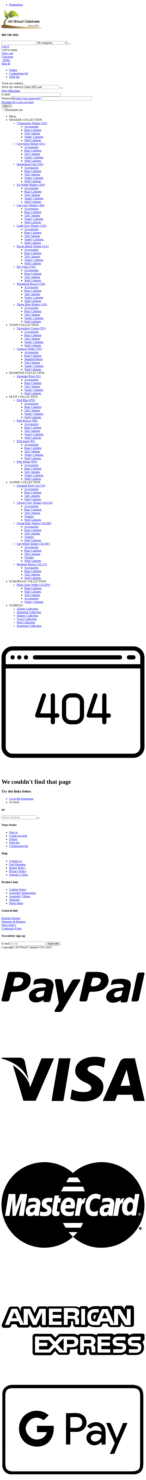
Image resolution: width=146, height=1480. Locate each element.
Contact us (15, 861)
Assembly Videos (19, 896)
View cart (7, 53)
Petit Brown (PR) (27, 420)
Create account (18, 835)
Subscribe (53, 943)
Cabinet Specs (17, 889)
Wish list (14, 76)
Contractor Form (11, 928)
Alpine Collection (27, 608)
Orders (13, 70)
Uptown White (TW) (29, 348)
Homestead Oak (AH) (30, 164)
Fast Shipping (17, 864)
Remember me (14, 110)
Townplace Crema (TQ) (31, 328)
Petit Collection (26, 622)
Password (7, 98)
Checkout (7, 56)
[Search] (69, 43)
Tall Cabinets (32, 133)
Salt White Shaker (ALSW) (33, 543)
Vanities (29, 516)
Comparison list (18, 73)
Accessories (31, 126)
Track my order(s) (12, 87)
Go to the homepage (21, 798)
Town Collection (27, 619)
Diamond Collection (29, 612)
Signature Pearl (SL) (29, 376)
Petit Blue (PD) (26, 400)
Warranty (14, 899)
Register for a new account (18, 102)
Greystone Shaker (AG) (31, 143)
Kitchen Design (11, 918)
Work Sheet (16, 903)
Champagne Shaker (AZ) (32, 123)
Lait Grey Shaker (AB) (30, 205)
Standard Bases (33, 359)
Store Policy (9, 925)
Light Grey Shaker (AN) (31, 225)
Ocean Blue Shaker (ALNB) (34, 523)
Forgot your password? (27, 98)
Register (15, 90)
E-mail (6, 94)
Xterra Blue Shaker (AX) (32, 304)
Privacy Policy (18, 871)
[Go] (61, 88)
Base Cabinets (32, 130)
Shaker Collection (27, 615)
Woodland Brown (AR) (31, 284)
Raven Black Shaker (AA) (33, 246)
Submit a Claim (18, 874)
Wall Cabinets (32, 140)
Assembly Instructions (22, 893)
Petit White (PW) (27, 461)
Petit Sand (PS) (26, 441)
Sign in (6, 90)
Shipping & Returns (13, 921)
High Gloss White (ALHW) (33, 584)
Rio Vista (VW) (26, 266)
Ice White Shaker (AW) (31, 184)
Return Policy (17, 867)
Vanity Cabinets (33, 136)
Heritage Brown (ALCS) (32, 564)
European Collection (29, 625)
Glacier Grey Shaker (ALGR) (35, 502)
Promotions (16, 4)
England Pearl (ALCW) (31, 485)
